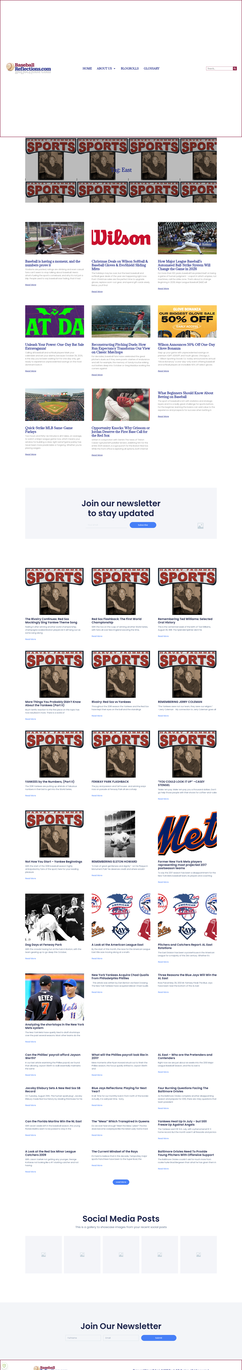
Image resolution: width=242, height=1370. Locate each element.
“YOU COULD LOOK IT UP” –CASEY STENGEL (181, 783)
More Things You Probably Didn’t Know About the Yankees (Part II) (53, 703)
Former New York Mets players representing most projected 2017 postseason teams (182, 865)
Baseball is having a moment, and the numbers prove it (52, 263)
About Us (104, 68)
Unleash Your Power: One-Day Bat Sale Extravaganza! (54, 346)
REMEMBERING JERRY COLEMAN (180, 702)
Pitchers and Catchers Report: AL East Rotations (185, 946)
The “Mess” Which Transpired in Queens (120, 1121)
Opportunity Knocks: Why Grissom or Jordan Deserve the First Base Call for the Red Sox (121, 432)
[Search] (235, 68)
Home (87, 68)
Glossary (151, 68)
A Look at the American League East (117, 945)
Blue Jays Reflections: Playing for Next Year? (119, 1089)
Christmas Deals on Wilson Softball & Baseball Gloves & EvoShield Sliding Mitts (120, 265)
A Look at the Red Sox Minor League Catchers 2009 (50, 1153)
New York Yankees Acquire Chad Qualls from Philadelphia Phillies (120, 976)
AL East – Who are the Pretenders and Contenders (185, 1056)
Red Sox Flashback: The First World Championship (117, 620)
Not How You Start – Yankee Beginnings (53, 862)
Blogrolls (130, 68)
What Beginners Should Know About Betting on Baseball (185, 395)
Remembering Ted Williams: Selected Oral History (185, 620)
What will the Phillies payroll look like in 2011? (120, 1056)
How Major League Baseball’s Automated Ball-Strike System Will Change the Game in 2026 (184, 265)
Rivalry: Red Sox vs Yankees (111, 702)
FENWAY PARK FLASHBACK (110, 782)
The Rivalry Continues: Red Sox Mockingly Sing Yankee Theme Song (51, 620)
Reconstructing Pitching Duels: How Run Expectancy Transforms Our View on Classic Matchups (121, 348)
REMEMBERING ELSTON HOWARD (114, 862)
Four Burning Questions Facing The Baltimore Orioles (183, 1089)
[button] (121, 1182)
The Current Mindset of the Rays (115, 1151)
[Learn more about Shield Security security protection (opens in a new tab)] (4, 1366)
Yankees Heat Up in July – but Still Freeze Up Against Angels (182, 1123)
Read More (30, 285)
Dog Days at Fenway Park (43, 945)
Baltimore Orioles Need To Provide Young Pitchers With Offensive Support (186, 1153)
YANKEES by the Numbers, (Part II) (49, 782)
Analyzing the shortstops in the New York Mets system (54, 1026)
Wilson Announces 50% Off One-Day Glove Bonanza (186, 346)
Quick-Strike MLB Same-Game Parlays (49, 430)
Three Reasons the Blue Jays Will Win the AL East (187, 976)
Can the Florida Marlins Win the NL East (53, 1121)
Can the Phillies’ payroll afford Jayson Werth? (52, 1056)
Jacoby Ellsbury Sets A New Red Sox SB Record (52, 1089)
